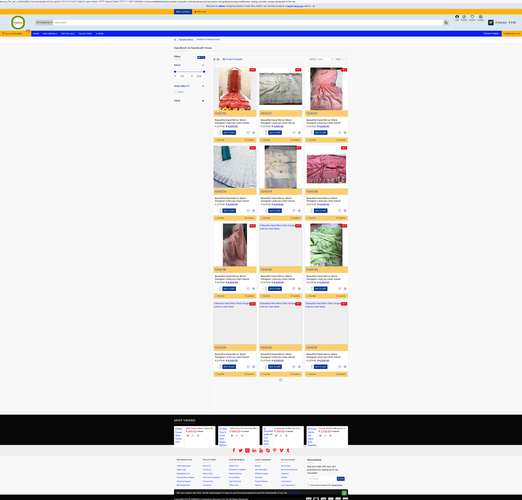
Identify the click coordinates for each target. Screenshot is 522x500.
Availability (182, 86)
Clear (202, 57)
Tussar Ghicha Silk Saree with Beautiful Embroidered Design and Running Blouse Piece (333, 428)
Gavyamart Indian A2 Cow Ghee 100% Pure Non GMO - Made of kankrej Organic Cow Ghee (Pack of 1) (288, 428)
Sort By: (313, 59)
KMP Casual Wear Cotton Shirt (200, 428)
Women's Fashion (186, 39)
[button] (259, 448)
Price (177, 65)
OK (344, 493)
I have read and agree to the (326, 485)
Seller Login (201, 12)
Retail (290, 6)
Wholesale (298, 6)
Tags (177, 100)
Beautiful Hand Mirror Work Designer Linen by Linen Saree (232, 121)
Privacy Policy (295, 493)
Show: (338, 59)
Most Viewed (184, 420)
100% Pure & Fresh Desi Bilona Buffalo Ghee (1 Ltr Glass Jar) (244, 428)
